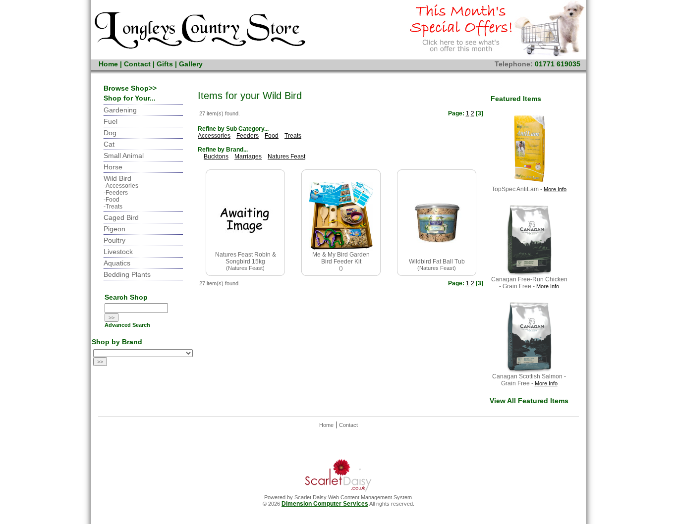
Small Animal (124, 155)
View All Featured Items (529, 401)
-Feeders (116, 192)
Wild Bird (117, 178)
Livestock (118, 252)
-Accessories (121, 185)
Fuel (110, 121)
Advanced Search (127, 325)
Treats (292, 135)
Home (108, 64)
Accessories (214, 135)
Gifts (165, 64)
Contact (137, 64)
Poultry (114, 240)
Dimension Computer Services (325, 503)
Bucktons (216, 156)
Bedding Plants (127, 274)
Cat (109, 144)
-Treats (113, 206)
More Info (555, 189)
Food (272, 135)
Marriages (248, 156)
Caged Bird (121, 217)
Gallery (191, 64)
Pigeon (114, 229)
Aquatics (117, 263)
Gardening (120, 110)
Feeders (247, 135)
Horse (113, 167)
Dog (110, 133)
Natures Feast (286, 156)
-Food (111, 199)
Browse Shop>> (130, 88)
